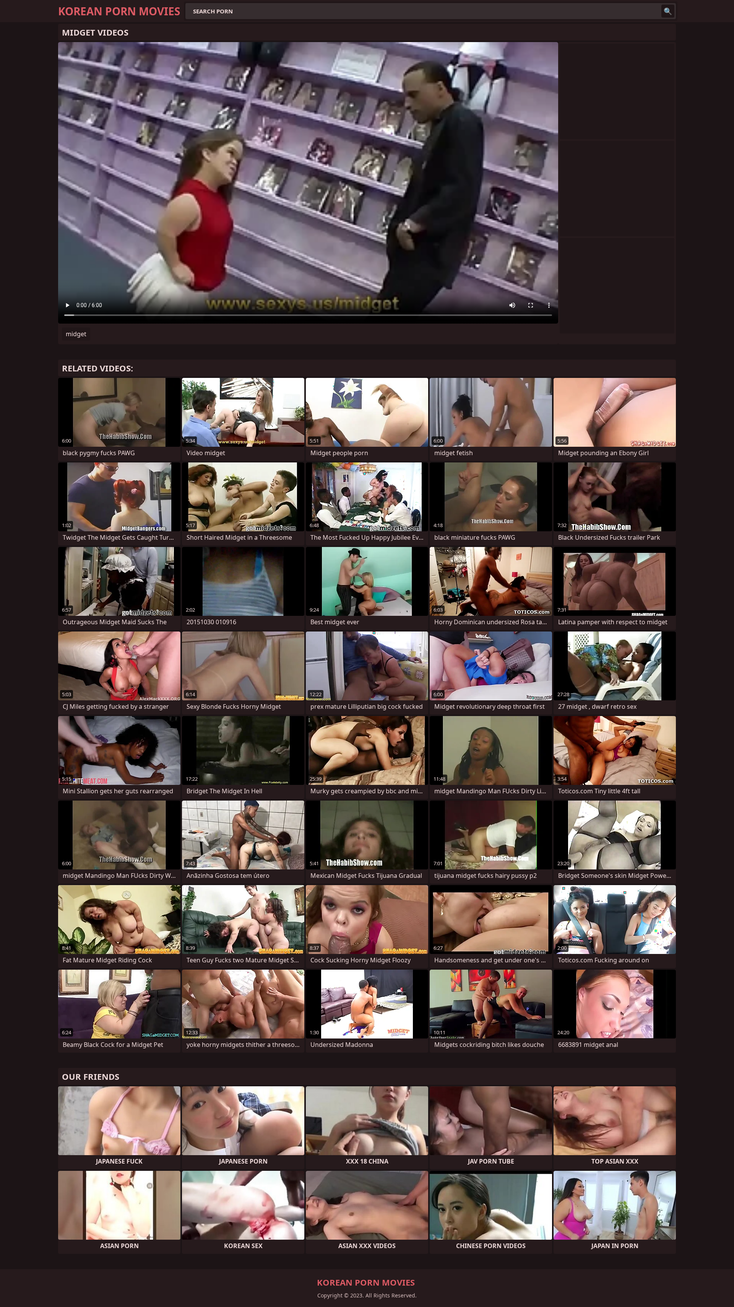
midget (76, 334)
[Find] (667, 11)
